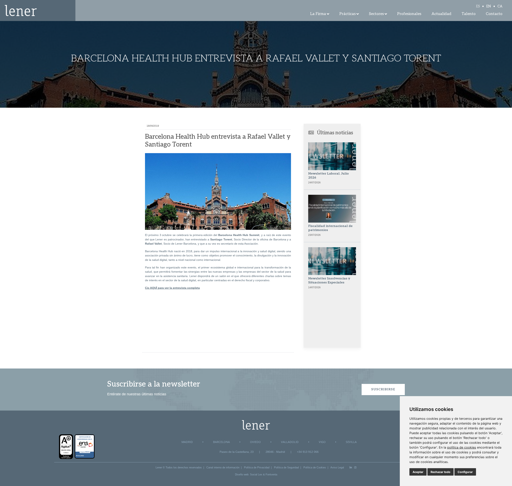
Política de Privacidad (256, 467)
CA (499, 6)
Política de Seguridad (286, 467)
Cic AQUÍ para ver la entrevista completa (172, 287)
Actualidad (441, 14)
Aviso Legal (337, 467)
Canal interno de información (222, 467)
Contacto (494, 14)
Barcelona (221, 442)
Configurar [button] (465, 472)
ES (478, 6)
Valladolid (290, 442)
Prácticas (347, 14)
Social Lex (256, 474)
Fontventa (271, 474)
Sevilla (351, 442)
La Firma (318, 14)
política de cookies (461, 447)
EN (488, 6)
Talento (469, 14)
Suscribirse (383, 389)
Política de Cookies (314, 467)
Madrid (187, 442)
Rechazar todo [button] (440, 472)
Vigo (322, 442)
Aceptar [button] (418, 472)
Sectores (376, 14)
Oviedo (255, 442)
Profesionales (409, 14)
